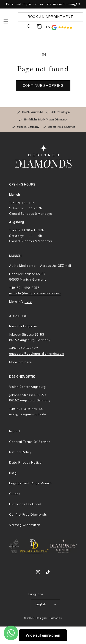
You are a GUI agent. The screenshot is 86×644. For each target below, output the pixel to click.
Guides (14, 494)
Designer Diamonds (49, 618)
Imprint (14, 431)
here (28, 301)
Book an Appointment (50, 17)
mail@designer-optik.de (27, 414)
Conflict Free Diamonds (28, 514)
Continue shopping (43, 85)
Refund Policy (20, 452)
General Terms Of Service (29, 442)
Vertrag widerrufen (24, 525)
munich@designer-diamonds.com (35, 293)
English (41, 604)
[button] (6, 21)
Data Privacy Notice (25, 462)
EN (48, 27)
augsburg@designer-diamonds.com (36, 353)
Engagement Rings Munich (30, 483)
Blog (13, 473)
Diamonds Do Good (25, 504)
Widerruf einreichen (43, 635)
